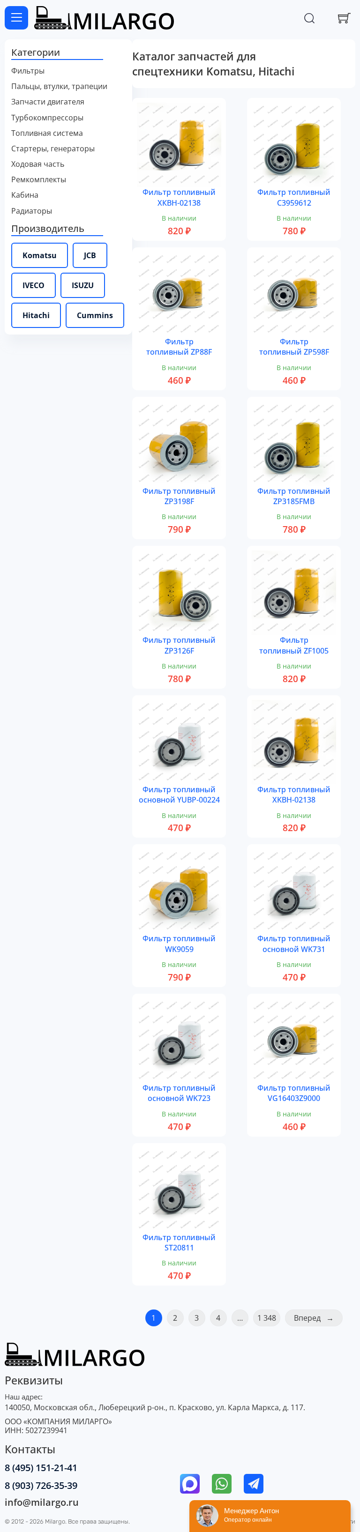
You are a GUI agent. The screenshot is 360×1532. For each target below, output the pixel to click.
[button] (68, 53)
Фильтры (28, 71)
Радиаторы (31, 211)
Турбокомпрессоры (47, 117)
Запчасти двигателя (47, 101)
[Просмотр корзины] (344, 18)
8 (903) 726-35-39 (41, 1485)
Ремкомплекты (38, 179)
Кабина (24, 195)
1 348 (266, 1318)
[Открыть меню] (16, 18)
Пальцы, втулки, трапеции (59, 86)
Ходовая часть (37, 164)
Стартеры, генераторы (53, 148)
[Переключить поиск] (309, 17)
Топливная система (47, 133)
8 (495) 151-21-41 (41, 1467)
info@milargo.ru (42, 1502)
